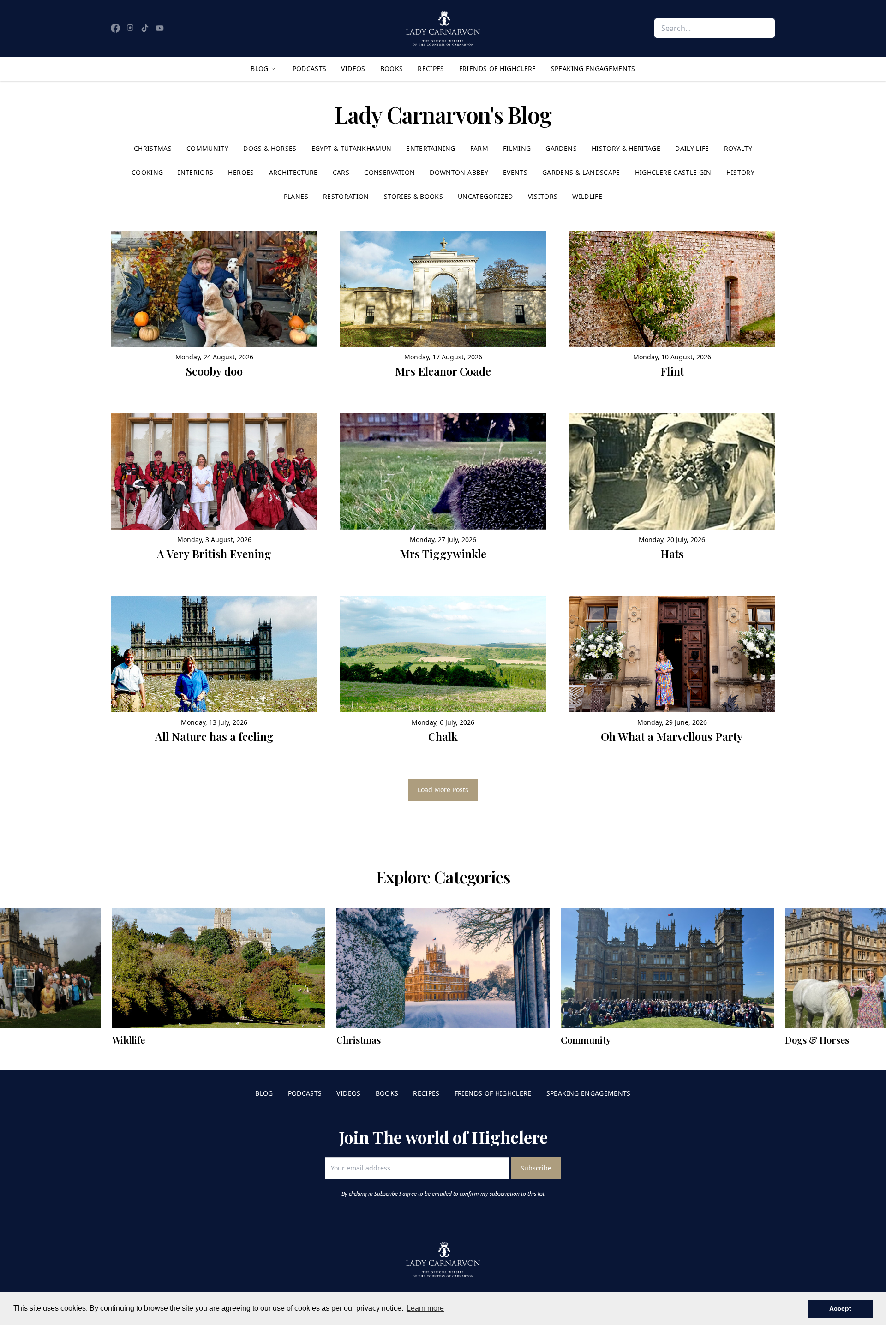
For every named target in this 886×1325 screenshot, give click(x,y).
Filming (517, 148)
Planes (296, 196)
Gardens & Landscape (581, 172)
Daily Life (692, 148)
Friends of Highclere (497, 68)
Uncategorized (485, 196)
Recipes (431, 68)
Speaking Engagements (593, 68)
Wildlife (587, 196)
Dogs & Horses (270, 148)
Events (515, 172)
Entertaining (430, 148)
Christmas (153, 148)
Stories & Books (413, 196)
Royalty (738, 148)
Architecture (293, 172)
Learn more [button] (425, 1308)
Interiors (195, 172)
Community (207, 148)
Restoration (346, 196)
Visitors (543, 196)
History (740, 172)
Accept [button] (840, 1308)
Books (391, 68)
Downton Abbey (459, 172)
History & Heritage (626, 148)
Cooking (147, 172)
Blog (259, 68)
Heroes (241, 172)
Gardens (560, 148)
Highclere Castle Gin (673, 172)
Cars (341, 172)
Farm (479, 148)
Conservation (389, 172)
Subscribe (536, 1168)
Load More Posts (443, 789)
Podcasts (310, 68)
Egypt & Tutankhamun (351, 148)
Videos (353, 68)
